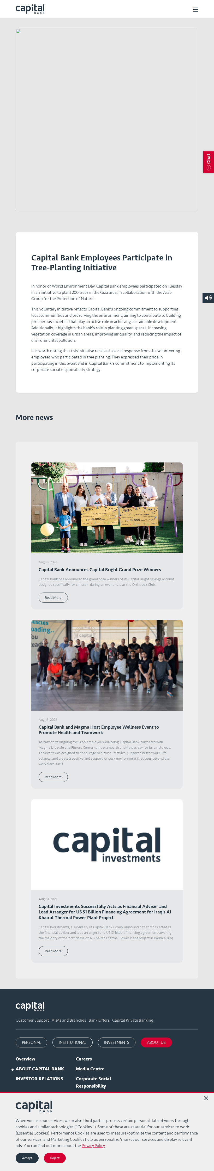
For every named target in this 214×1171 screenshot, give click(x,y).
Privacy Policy (93, 1145)
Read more (53, 597)
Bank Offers (99, 1020)
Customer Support (32, 1020)
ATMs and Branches (69, 1020)
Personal (31, 1042)
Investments (116, 1042)
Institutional (72, 1042)
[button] (208, 162)
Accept (27, 1158)
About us (156, 1042)
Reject (55, 1158)
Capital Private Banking (132, 1020)
